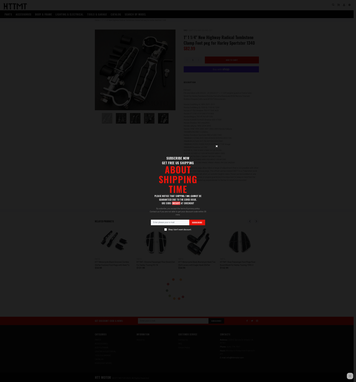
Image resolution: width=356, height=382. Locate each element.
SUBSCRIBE (197, 222)
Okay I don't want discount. (179, 229)
